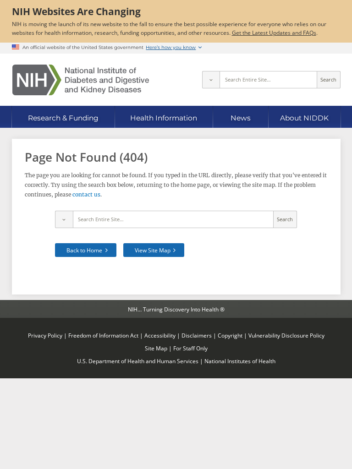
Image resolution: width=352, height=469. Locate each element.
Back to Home (84, 250)
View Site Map (152, 250)
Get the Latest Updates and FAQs (274, 32)
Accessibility (160, 335)
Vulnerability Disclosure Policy (286, 335)
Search (328, 79)
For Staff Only (190, 348)
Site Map (156, 348)
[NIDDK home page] (80, 80)
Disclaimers (197, 335)
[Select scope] (211, 79)
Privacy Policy (45, 335)
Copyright (230, 335)
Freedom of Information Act (103, 335)
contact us (86, 194)
